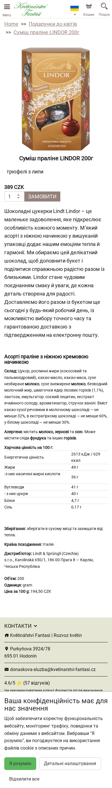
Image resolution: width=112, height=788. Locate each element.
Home (11, 24)
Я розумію (20, 763)
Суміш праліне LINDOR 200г (46, 32)
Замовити (42, 196)
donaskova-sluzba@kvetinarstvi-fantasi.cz (52, 669)
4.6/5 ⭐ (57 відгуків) (27, 683)
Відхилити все (24, 779)
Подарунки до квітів (53, 24)
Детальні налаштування (70, 763)
